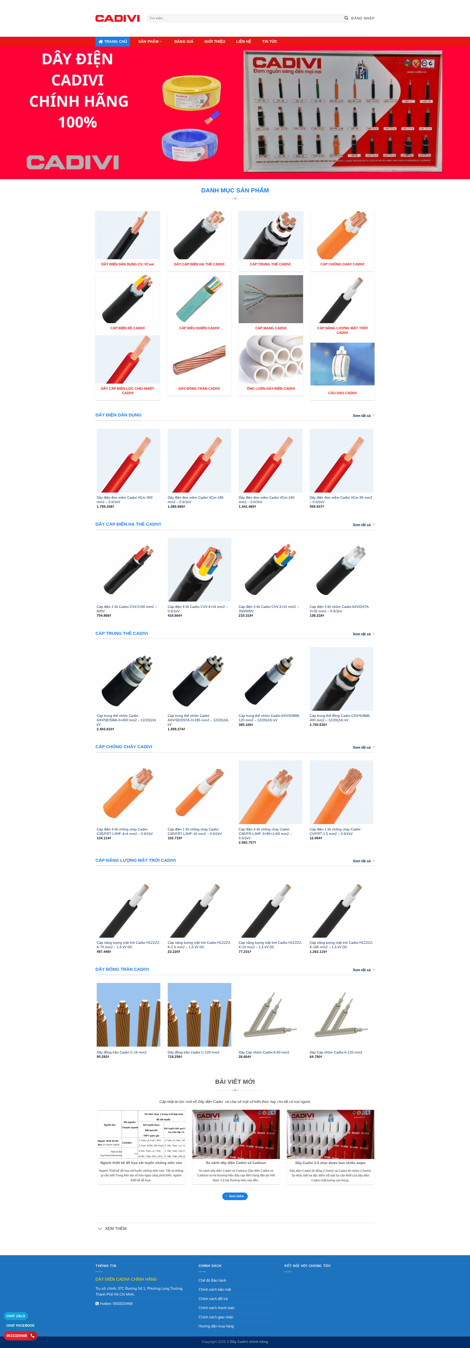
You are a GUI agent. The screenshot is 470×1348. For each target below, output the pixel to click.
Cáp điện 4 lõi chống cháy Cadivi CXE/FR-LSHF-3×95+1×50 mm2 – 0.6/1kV (265, 833)
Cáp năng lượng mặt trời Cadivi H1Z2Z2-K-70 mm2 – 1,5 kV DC (128, 945)
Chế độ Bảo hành (212, 1280)
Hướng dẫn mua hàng (216, 1326)
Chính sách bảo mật (215, 1289)
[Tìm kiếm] (346, 18)
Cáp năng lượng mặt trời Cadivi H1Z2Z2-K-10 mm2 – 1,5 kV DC (270, 945)
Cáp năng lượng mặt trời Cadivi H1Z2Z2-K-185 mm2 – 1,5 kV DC (341, 945)
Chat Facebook (20, 1325)
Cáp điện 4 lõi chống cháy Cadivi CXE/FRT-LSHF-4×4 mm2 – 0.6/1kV (125, 831)
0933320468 (122, 1303)
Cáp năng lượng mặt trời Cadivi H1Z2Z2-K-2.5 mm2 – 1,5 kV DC (199, 945)
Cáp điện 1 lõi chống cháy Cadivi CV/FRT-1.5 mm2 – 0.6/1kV (335, 831)
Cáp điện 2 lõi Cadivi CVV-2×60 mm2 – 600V (127, 609)
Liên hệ (243, 41)
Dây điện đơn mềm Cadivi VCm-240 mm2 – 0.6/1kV (266, 500)
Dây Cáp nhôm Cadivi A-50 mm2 (264, 1052)
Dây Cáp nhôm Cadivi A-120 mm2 (336, 1052)
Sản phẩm (148, 41)
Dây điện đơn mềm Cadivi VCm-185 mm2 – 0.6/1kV (195, 500)
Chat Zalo (15, 1316)
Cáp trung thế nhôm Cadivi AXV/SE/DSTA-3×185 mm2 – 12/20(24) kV (198, 720)
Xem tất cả (362, 416)
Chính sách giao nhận (216, 1317)
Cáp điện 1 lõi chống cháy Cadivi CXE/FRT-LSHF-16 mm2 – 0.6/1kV (195, 831)
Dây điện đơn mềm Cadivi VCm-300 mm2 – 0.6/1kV (125, 500)
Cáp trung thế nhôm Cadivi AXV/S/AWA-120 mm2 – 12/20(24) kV (269, 718)
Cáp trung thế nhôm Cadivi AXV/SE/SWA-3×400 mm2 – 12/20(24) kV (126, 720)
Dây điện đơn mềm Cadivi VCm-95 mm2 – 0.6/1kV (341, 500)
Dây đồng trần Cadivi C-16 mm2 (122, 1052)
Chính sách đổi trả (213, 1299)
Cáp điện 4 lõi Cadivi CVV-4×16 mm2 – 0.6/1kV (198, 609)
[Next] (379, 459)
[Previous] (90, 459)
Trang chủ (115, 41)
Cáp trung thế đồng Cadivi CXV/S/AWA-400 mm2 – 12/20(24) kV (340, 718)
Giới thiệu (214, 41)
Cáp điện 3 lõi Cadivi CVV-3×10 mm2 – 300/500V (269, 609)
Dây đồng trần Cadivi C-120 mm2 (194, 1052)
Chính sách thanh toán (217, 1308)
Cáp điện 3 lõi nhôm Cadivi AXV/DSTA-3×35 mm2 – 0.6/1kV (340, 609)
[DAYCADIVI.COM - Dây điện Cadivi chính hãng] (117, 18)
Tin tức (269, 41)
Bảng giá (183, 41)
